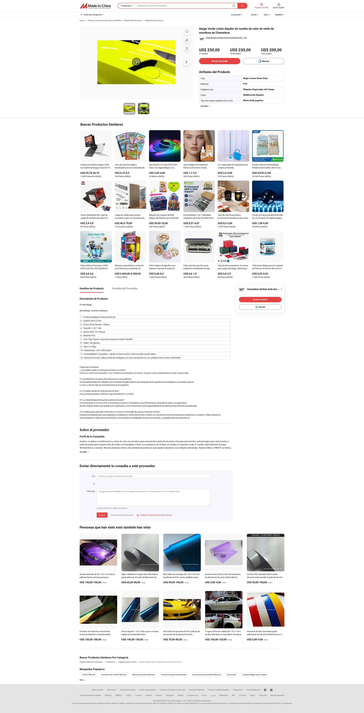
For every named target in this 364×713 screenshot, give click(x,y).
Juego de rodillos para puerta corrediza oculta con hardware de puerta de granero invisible (129, 217)
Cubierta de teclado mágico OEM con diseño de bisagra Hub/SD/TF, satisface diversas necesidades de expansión (95, 166)
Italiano (180, 695)
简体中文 (108, 695)
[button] (233, 5)
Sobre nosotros (97, 690)
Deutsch (159, 695)
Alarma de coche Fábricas (143, 674)
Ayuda (254, 14)
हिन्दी (233, 695)
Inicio (82, 20)
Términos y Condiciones (283, 703)
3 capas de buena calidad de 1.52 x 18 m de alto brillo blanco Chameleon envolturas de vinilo (223, 634)
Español (149, 695)
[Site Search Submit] (242, 6)
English (98, 695)
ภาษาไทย (242, 695)
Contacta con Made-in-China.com (172, 690)
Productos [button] (126, 5)
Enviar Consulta (220, 61)
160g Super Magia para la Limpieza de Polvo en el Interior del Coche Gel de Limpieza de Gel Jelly (267, 267)
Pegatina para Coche (154, 20)
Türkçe (252, 695)
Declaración (111, 690)
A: (94, 483)
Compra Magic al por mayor (254, 674)
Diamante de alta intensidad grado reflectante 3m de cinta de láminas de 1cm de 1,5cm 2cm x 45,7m (265, 634)
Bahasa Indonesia (277, 695)
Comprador (236, 14)
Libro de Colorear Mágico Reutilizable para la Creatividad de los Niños (129, 166)
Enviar (102, 515)
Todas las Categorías (92, 14)
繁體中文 (118, 695)
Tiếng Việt (263, 695)
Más (82, 679)
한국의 (204, 695)
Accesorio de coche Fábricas (113, 674)
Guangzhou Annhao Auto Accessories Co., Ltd (226, 37)
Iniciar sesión (278, 7)
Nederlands (223, 695)
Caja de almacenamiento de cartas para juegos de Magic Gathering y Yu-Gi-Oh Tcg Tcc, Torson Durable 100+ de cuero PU (233, 267)
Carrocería (231, 674)
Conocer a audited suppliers (218, 690)
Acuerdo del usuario (127, 690)
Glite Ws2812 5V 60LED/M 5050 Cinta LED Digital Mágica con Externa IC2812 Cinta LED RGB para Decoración (163, 166)
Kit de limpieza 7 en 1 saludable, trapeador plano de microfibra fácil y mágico (198, 217)
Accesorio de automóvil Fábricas (206, 674)
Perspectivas (238, 690)
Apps (266, 14)
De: (94, 476)
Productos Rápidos (196, 690)
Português (170, 695)
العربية (213, 695)
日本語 (128, 695)
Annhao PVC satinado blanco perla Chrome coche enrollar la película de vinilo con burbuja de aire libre (265, 577)
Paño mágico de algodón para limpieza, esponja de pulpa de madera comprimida (162, 267)
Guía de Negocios (253, 690)
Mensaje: (91, 491)
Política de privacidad (147, 690)
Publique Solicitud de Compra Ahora (154, 515)
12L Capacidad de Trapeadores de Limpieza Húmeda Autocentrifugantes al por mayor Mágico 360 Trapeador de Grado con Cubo (233, 166)
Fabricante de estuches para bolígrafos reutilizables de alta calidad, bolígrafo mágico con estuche (196, 267)
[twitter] (271, 690)
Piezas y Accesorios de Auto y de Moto (104, 20)
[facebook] (265, 690)
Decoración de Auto (132, 20)
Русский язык (192, 695)
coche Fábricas (88, 674)
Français (138, 695)
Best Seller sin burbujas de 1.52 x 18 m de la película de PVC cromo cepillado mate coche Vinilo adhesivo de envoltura (181, 577)
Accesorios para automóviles (173, 674)
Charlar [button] (265, 61)
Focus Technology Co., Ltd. (176, 700)
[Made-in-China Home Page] (95, 6)
